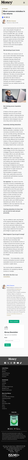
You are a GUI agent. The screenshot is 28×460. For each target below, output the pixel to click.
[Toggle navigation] (24, 2)
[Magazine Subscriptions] (14, 421)
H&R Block (18, 289)
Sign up (7, 345)
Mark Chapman (12, 20)
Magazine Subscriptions (14, 414)
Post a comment (14, 321)
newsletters (6, 276)
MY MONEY (5, 8)
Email (5, 337)
